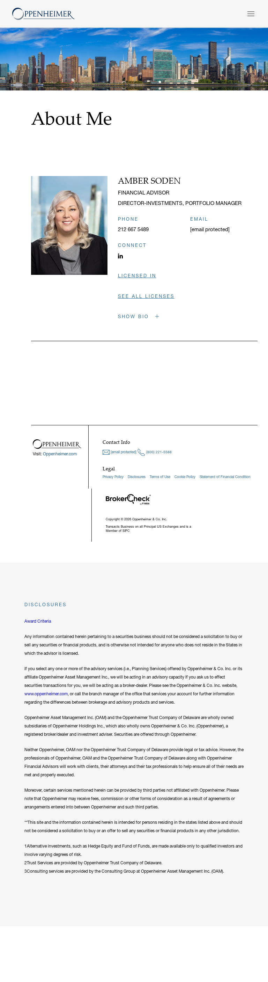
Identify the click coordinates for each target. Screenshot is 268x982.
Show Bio (134, 316)
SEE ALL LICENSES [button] (146, 296)
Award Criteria (37, 621)
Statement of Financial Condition (225, 477)
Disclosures (137, 477)
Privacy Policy (113, 477)
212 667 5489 (133, 229)
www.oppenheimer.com (46, 693)
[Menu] (251, 13)
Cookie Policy (184, 477)
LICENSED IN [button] (137, 275)
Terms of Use (160, 477)
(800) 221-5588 (158, 452)
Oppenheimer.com (60, 453)
